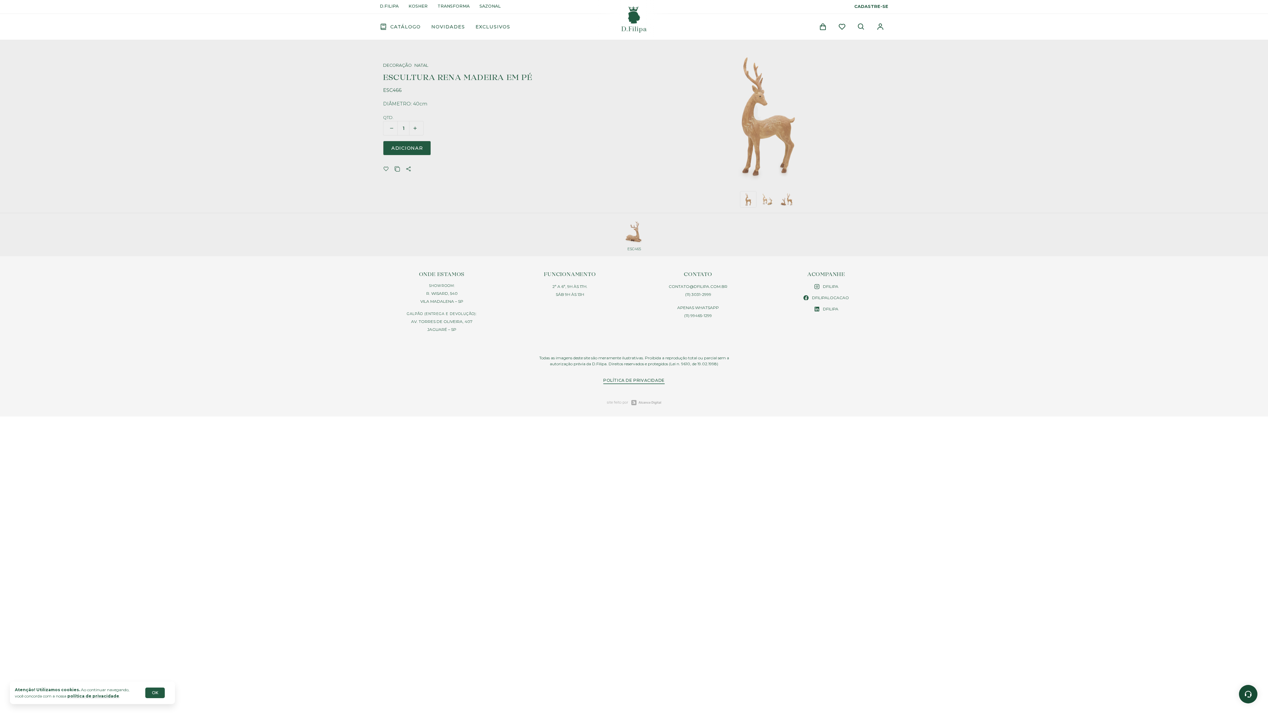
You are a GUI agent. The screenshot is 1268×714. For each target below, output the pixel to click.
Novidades (448, 27)
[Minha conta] (880, 27)
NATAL (421, 65)
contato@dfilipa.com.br (698, 286)
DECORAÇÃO (397, 65)
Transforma (454, 6)
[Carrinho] (823, 27)
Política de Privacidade (634, 380)
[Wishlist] (842, 27)
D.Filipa (389, 6)
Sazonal (490, 6)
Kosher (418, 6)
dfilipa (830, 286)
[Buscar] (861, 27)
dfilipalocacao (830, 297)
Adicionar (407, 148)
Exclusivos (493, 27)
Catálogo (405, 27)
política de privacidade (93, 696)
